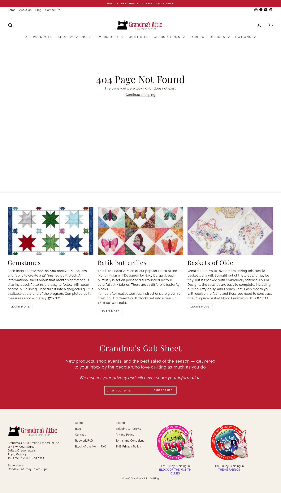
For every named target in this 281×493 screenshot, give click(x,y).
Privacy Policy (125, 434)
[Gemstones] (50, 231)
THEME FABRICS (229, 469)
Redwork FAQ (84, 440)
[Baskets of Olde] (230, 231)
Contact (80, 434)
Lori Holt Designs (208, 36)
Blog (38, 9)
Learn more (20, 306)
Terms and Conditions (130, 440)
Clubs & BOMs (168, 36)
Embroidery (108, 36)
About (79, 422)
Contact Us (52, 9)
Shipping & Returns (128, 428)
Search (120, 422)
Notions (244, 36)
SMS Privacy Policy (128, 446)
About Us (25, 9)
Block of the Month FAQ (90, 446)
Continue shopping (140, 95)
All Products (38, 36)
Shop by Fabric (73, 36)
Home (11, 9)
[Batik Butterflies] (141, 231)
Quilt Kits (138, 36)
